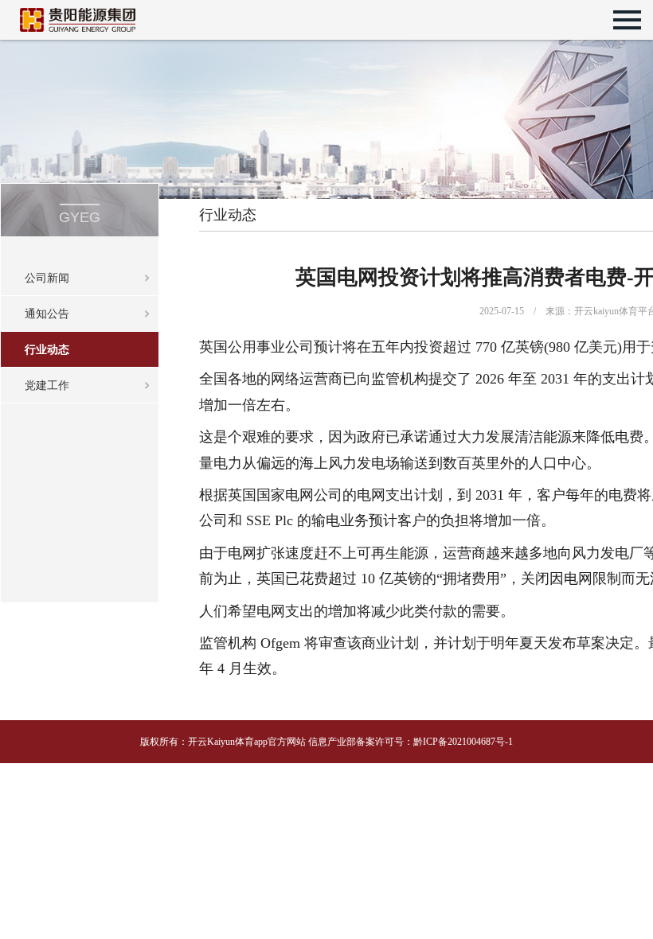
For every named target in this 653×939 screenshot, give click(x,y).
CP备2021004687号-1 (469, 741)
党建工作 (47, 386)
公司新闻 (47, 278)
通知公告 (47, 314)
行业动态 (47, 350)
